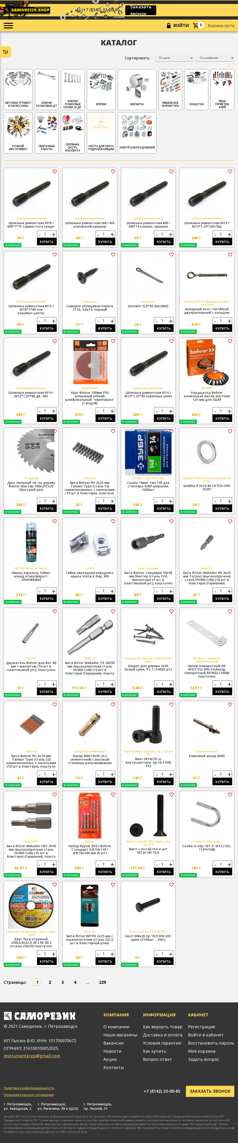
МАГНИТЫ (137, 104)
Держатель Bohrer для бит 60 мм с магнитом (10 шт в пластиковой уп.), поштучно (31, 666)
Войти (181, 25)
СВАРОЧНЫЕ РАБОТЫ (46, 147)
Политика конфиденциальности (29, 1088)
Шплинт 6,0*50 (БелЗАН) (148, 306)
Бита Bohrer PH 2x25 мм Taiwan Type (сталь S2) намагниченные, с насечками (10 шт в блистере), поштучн (90, 487)
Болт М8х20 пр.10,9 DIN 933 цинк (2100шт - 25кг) (148, 938)
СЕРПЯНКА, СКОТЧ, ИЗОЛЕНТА (72, 147)
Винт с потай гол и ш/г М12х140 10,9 (148, 851)
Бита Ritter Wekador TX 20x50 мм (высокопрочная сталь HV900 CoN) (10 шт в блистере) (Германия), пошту (90, 668)
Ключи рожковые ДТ (46, 104)
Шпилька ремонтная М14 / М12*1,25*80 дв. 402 (31, 394)
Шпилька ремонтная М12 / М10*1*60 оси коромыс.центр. (31, 309)
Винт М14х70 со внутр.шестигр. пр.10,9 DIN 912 (148, 762)
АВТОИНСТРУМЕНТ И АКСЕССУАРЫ (18, 104)
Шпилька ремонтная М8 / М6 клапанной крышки (89, 225)
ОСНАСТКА (196, 104)
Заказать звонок (141, 10)
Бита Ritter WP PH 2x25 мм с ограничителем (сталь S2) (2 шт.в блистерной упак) (90, 939)
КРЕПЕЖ (101, 104)
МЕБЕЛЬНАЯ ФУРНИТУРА (170, 104)
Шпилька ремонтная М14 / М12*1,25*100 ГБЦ (206, 225)
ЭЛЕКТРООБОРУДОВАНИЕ (137, 147)
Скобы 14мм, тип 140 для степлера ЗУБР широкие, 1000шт (148, 486)
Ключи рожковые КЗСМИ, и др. (72, 104)
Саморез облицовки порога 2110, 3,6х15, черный (89, 308)
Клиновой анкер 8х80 (207, 756)
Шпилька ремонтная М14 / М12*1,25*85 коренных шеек (148, 394)
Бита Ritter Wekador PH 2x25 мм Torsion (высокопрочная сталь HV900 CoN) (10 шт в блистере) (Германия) (207, 577)
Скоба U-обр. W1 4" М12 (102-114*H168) (206, 848)
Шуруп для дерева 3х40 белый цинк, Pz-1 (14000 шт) (148, 667)
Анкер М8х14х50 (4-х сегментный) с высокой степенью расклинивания (90, 759)
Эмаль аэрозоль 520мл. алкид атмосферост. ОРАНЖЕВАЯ (31, 576)
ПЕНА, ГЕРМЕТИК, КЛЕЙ (222, 104)
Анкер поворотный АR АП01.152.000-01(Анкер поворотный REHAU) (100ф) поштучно (206, 671)
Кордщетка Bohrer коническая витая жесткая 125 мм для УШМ (207, 396)
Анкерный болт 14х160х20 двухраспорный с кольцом (206, 311)
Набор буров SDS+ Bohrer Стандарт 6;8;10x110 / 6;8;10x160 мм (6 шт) (89, 849)
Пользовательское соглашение (29, 1094)
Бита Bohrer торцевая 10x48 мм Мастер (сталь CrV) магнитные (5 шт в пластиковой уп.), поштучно (148, 577)
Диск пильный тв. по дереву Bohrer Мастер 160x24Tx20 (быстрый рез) (31, 486)
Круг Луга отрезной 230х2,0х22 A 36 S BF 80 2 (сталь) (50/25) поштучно (31, 942)
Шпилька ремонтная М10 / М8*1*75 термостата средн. (31, 225)
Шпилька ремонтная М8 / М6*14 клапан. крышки (148, 225)
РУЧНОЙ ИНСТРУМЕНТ (18, 147)
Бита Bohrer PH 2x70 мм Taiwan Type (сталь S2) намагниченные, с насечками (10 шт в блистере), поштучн (31, 761)
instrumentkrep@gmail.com (32, 1056)
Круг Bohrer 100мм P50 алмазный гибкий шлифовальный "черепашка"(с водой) (90, 397)
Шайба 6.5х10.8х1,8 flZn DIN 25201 (206, 487)
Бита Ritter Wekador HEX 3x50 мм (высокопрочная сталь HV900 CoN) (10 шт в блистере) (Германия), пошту (31, 851)
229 (102, 982)
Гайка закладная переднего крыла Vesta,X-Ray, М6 (89, 574)
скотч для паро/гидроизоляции (101, 147)
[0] (195, 25)
